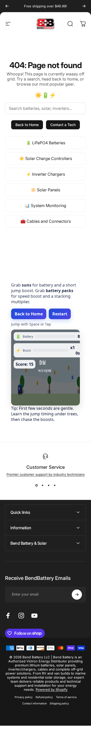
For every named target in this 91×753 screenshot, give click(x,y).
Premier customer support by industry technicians (46, 474)
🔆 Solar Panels (45, 189)
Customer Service (45, 467)
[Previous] (7, 6)
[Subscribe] (77, 594)
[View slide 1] (36, 485)
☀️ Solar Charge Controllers (45, 158)
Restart (59, 314)
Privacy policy (24, 697)
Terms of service (66, 697)
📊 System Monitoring (45, 205)
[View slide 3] (49, 485)
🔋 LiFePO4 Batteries (45, 142)
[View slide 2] (42, 485)
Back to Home (27, 125)
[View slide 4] (55, 485)
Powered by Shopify (51, 689)
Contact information (34, 703)
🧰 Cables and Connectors (45, 221)
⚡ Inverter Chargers (45, 174)
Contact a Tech (63, 125)
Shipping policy (59, 703)
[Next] (83, 6)
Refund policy (44, 697)
